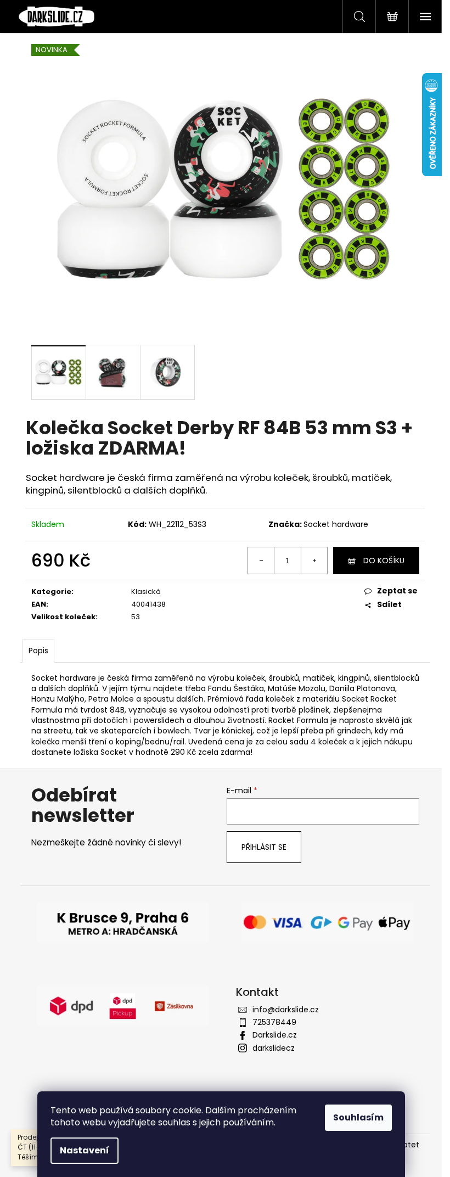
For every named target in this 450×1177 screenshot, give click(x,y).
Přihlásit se (263, 847)
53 (135, 617)
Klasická (146, 591)
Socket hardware (335, 524)
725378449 (274, 1022)
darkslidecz (273, 1048)
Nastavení (84, 1150)
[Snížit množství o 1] (261, 560)
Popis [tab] (38, 650)
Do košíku (383, 560)
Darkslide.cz (274, 1034)
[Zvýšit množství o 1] (314, 560)
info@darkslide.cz (285, 1009)
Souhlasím (358, 1117)
